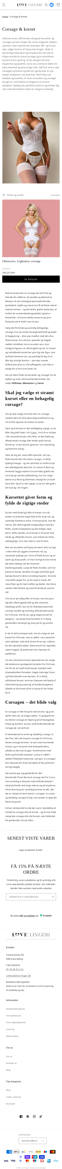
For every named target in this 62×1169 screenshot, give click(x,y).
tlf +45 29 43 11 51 (14, 969)
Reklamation (12, 1036)
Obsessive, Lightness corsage (21, 261)
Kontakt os (11, 1063)
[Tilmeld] (52, 896)
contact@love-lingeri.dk (18, 975)
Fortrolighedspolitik (16, 1022)
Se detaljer (31, 279)
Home (5, 16)
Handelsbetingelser (15, 1008)
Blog (8, 1070)
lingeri (34, 432)
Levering (10, 1029)
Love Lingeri (25, 1168)
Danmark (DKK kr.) (29, 1140)
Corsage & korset (18, 16)
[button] (3, 5)
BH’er (8, 1090)
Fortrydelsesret (13, 1015)
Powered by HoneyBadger (37, 1168)
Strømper (10, 1103)
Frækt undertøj (13, 1097)
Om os (9, 1056)
